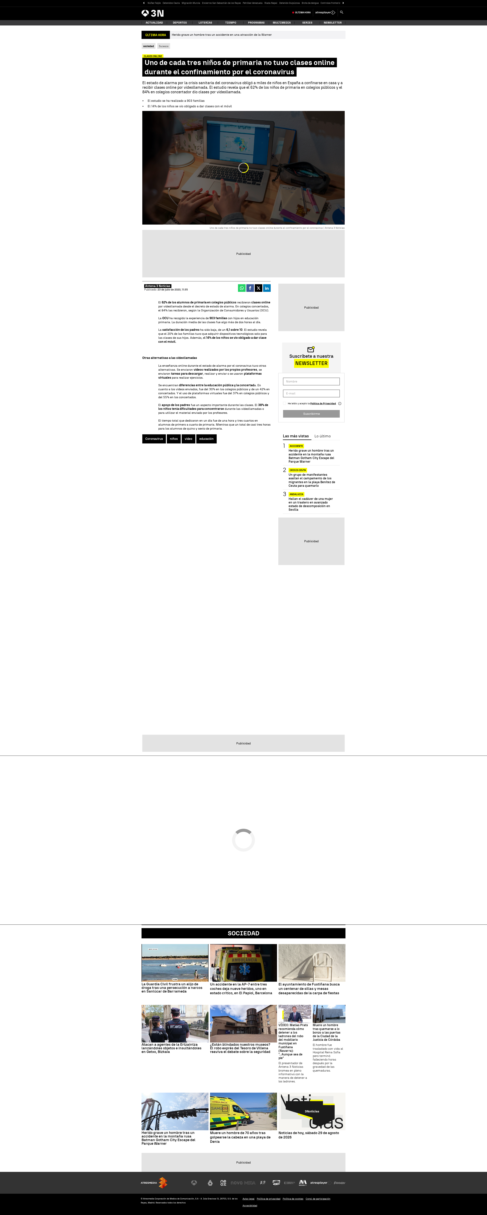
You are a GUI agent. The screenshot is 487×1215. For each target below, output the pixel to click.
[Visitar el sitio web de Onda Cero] (276, 1183)
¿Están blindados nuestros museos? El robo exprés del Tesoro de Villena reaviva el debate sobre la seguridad (240, 1048)
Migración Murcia (191, 3)
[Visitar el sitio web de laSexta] (210, 1183)
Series (307, 22)
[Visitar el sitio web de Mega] (250, 1183)
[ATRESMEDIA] (154, 1183)
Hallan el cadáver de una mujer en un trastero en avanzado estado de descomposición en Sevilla (311, 504)
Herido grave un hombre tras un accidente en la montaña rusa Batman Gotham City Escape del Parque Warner (311, 456)
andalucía (296, 494)
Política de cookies (293, 1198)
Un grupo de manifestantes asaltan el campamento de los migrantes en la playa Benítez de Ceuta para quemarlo (312, 480)
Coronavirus (154, 439)
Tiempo (230, 22)
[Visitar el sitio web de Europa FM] (289, 1183)
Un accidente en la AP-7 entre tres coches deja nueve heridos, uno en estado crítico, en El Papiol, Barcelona (241, 988)
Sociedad (243, 933)
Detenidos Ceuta (171, 3)
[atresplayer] (325, 12)
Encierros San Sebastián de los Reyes (221, 3)
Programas (256, 22)
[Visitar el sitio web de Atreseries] (263, 1183)
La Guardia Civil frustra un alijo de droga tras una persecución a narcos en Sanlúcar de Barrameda (172, 987)
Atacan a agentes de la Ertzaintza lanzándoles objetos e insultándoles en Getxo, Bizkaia (171, 1048)
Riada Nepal (270, 3)
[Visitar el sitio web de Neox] (223, 1183)
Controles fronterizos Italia (335, 3)
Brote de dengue (310, 3)
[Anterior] (144, 3)
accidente (296, 446)
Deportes (180, 22)
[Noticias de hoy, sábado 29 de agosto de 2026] (312, 1111)
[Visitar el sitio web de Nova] (236, 1183)
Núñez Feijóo (154, 3)
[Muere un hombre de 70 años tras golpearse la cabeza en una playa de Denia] (243, 1111)
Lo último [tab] (322, 436)
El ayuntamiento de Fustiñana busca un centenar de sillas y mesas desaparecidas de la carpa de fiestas (309, 988)
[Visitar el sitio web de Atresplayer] (321, 1183)
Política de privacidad (268, 1198)
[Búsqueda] (341, 12)
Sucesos (164, 46)
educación (206, 439)
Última (303, 12)
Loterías (205, 22)
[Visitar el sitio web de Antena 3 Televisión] (197, 1183)
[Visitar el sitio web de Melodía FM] (303, 1183)
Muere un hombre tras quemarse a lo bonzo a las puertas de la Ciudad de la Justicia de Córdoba (326, 1032)
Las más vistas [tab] (296, 436)
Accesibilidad (250, 1205)
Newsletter (333, 22)
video (188, 439)
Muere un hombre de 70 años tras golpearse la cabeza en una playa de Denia (240, 1137)
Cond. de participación (318, 1198)
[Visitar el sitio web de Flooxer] (339, 1183)
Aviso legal (249, 1198)
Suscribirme (311, 414)
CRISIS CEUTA (298, 470)
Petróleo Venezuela (253, 3)
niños (174, 439)
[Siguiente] (343, 3)
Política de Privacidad (323, 403)
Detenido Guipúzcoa (289, 3)
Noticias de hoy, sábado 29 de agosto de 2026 (309, 1135)
